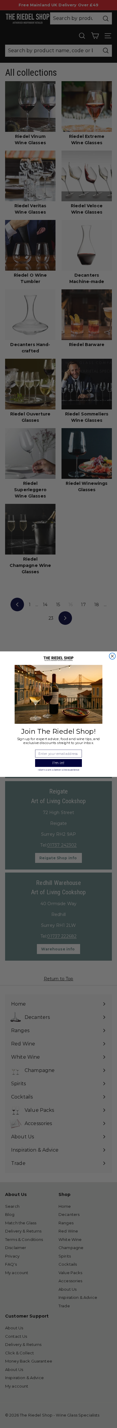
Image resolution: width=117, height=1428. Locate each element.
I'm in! (58, 763)
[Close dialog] (112, 656)
